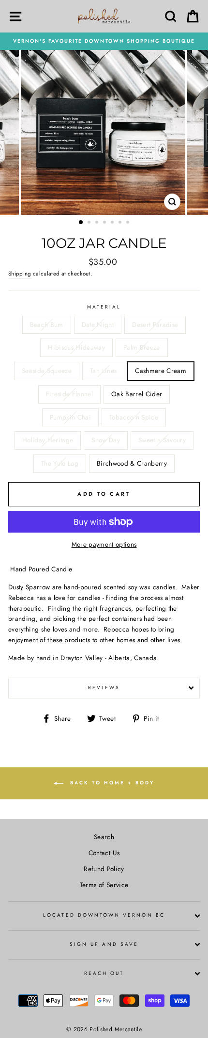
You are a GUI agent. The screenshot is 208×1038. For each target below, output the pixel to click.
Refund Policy (104, 869)
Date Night (98, 324)
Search (104, 837)
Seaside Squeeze (47, 370)
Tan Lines (103, 370)
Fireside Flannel (69, 394)
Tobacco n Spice (133, 417)
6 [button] (121, 223)
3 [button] (97, 223)
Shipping (19, 273)
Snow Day (105, 440)
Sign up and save (104, 944)
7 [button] (128, 223)
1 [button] (81, 222)
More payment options (104, 544)
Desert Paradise (155, 324)
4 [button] (105, 223)
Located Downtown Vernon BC (104, 915)
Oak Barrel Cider (136, 394)
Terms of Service (104, 885)
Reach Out (104, 973)
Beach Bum (46, 324)
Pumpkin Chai (70, 417)
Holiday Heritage (47, 440)
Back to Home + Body (110, 783)
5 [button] (113, 223)
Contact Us (104, 853)
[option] (104, 41)
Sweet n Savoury (162, 440)
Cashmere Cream (160, 370)
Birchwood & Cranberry (132, 463)
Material (104, 306)
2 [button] (90, 223)
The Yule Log (59, 463)
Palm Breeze (141, 347)
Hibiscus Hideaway (76, 347)
